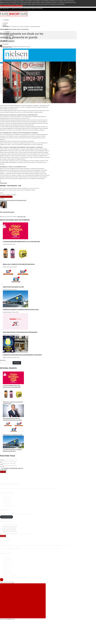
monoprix (23, 548)
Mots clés (2, 195)
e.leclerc (47, 545)
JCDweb (26, 577)
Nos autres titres (7, 567)
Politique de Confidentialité (16, 6)
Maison (19, 29)
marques (12, 548)
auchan (21, 545)
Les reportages (6, 561)
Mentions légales (7, 572)
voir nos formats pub (6, 517)
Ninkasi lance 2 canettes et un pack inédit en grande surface (19, 264)
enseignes (55, 545)
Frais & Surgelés (13, 29)
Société (2, 466)
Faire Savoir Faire (21, 216)
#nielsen (14, 195)
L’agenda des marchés (8, 564)
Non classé (7, 504)
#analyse (8, 195)
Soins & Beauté (25, 29)
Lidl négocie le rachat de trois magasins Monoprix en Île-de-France (21, 309)
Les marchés (6, 562)
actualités (5, 545)
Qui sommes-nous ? (7, 569)
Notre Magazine (7, 557)
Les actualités (6, 559)
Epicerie (7, 29)
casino (31, 545)
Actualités (5, 23)
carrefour (26, 545)
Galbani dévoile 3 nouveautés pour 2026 (13, 287)
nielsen (5, 183)
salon (40, 548)
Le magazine (6, 20)
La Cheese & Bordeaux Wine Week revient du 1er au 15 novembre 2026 (21, 241)
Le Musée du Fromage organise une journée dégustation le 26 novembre (22, 354)
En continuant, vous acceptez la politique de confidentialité (16, 534)
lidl (3, 548)
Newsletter (6, 44)
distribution (39, 545)
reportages (34, 548)
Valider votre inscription (6, 196)
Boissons (8, 32)
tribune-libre (55, 548)
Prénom (2, 460)
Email (1, 193)
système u (49, 548)
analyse (2, 183)
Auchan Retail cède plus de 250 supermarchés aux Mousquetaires (20, 332)
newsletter (28, 548)
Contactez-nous (6, 571)
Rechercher (3, 360)
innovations (64, 545)
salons (44, 548)
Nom (1, 462)
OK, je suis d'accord (4, 6)
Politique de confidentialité (9, 574)
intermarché (70, 545)
